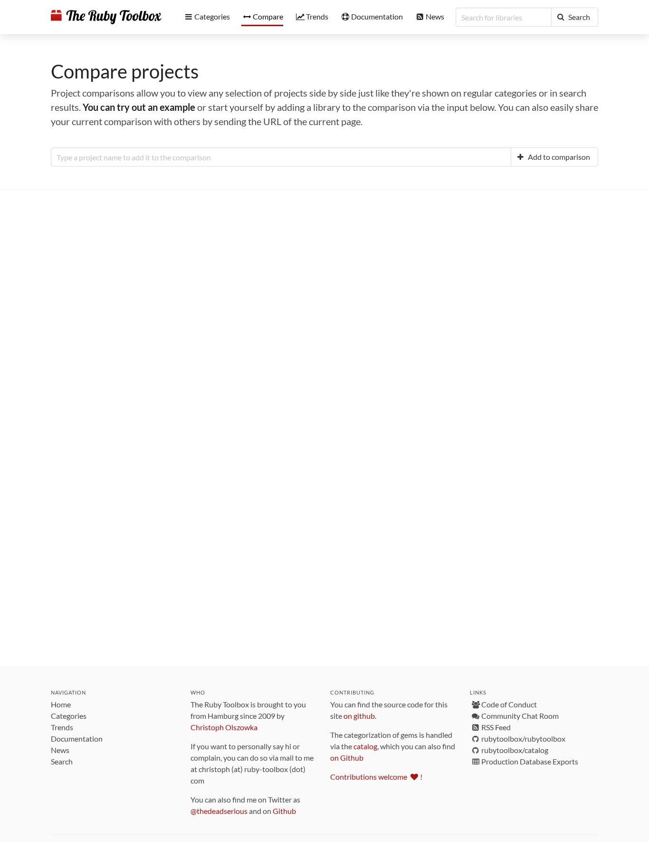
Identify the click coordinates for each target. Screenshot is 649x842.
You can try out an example (139, 107)
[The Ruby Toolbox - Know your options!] (106, 17)
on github (359, 715)
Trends (62, 727)
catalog (365, 746)
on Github (346, 757)
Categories (68, 715)
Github (284, 810)
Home (61, 704)
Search (62, 761)
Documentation (77, 738)
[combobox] (281, 156)
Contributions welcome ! (376, 776)
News (60, 749)
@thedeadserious (219, 810)
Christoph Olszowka (224, 727)
